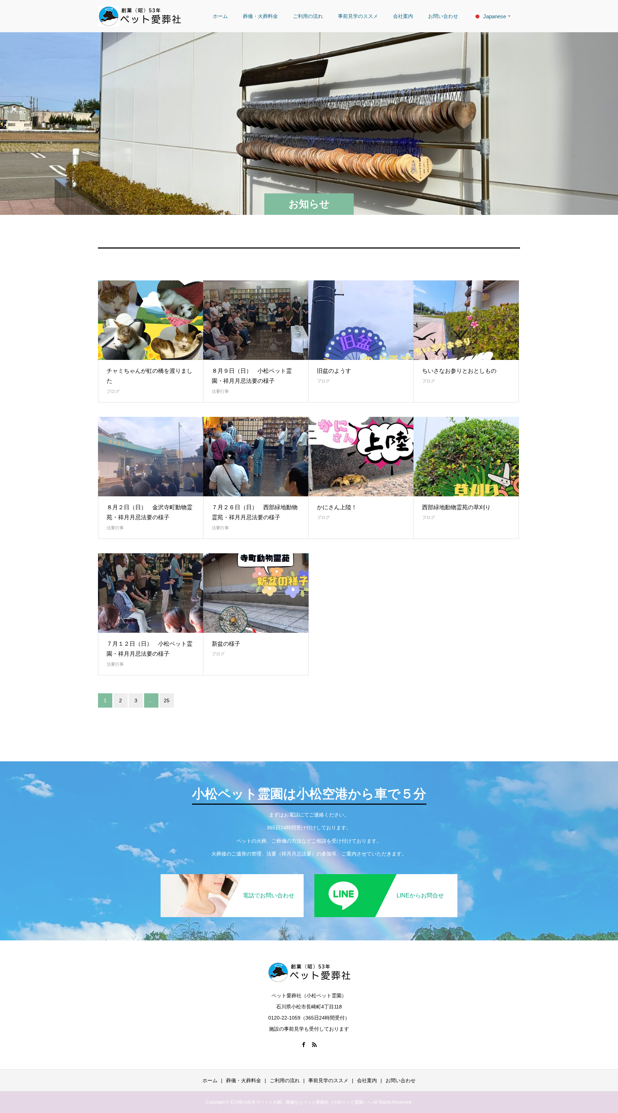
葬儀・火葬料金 (260, 16)
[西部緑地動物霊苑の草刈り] (466, 456)
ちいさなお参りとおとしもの (459, 371)
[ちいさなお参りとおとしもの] (466, 320)
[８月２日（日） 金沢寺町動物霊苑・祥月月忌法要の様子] (150, 456)
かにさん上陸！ (337, 507)
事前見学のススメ (358, 16)
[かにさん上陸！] (361, 456)
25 (167, 700)
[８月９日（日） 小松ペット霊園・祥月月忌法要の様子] (256, 320)
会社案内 (403, 16)
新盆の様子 (226, 644)
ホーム (220, 16)
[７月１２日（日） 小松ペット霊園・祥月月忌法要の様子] (150, 593)
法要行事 (220, 391)
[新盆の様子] (256, 593)
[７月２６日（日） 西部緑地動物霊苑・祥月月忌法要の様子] (256, 456)
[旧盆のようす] (361, 320)
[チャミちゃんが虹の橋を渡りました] (150, 320)
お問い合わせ (443, 16)
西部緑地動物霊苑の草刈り (456, 507)
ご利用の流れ (308, 16)
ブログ (113, 391)
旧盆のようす (334, 371)
